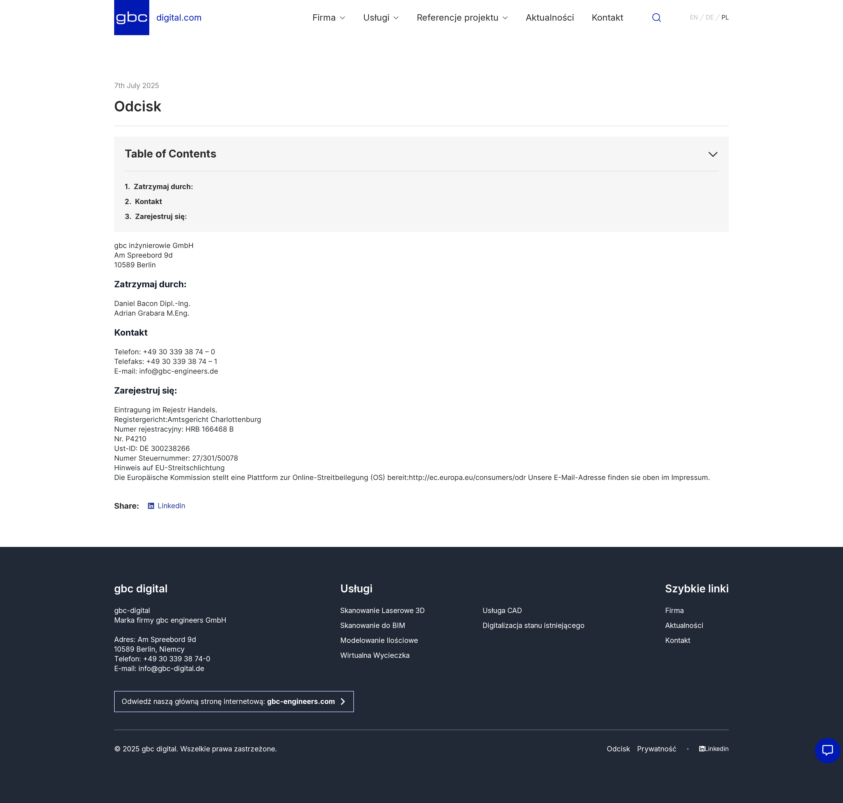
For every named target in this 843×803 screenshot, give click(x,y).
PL (725, 17)
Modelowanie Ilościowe (379, 640)
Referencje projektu (458, 17)
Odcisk (618, 749)
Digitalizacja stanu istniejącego (534, 625)
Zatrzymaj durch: (163, 186)
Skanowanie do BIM (372, 625)
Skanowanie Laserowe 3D (382, 610)
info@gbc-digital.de (171, 668)
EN (694, 17)
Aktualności (550, 17)
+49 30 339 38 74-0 (176, 659)
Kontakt (148, 201)
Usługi (376, 17)
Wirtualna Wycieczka (375, 655)
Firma (324, 17)
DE (710, 17)
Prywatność (656, 749)
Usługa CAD (502, 610)
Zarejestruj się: (161, 216)
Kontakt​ (607, 17)
